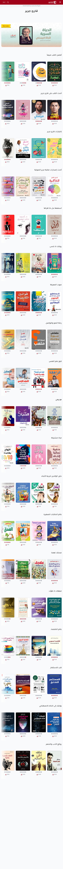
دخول (4, 2)
